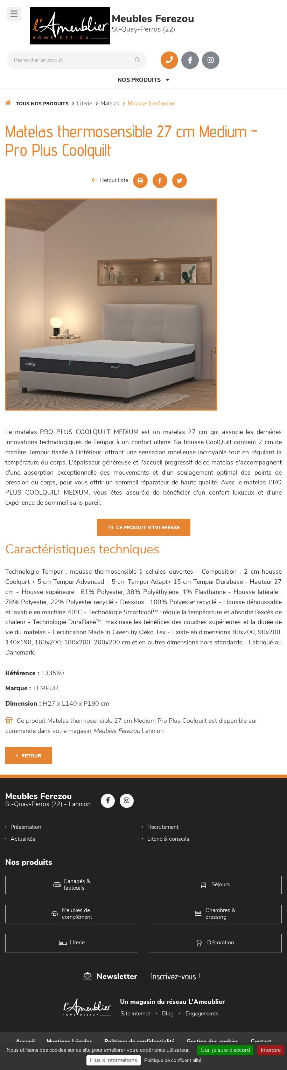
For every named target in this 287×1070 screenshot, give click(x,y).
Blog (168, 1013)
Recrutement (162, 827)
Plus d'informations (113, 1060)
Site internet (135, 1013)
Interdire (271, 1050)
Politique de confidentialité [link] (172, 1060)
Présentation (25, 827)
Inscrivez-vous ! (175, 976)
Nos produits (139, 80)
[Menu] (14, 14)
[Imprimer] (140, 180)
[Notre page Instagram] (210, 60)
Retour (31, 756)
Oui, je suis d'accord (225, 1050)
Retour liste (114, 180)
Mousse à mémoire (151, 103)
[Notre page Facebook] (190, 60)
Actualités (22, 839)
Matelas (109, 103)
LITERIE (84, 103)
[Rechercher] (139, 60)
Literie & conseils (168, 839)
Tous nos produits (42, 104)
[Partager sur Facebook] (160, 180)
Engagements (202, 1013)
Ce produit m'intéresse (148, 527)
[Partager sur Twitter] (179, 180)
